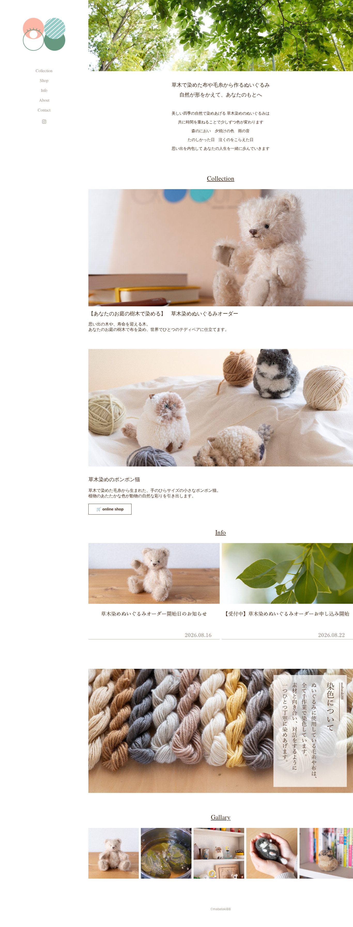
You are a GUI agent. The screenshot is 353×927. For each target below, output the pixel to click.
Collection (44, 70)
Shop (44, 80)
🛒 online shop (110, 509)
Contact (44, 110)
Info (44, 90)
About (44, 100)
